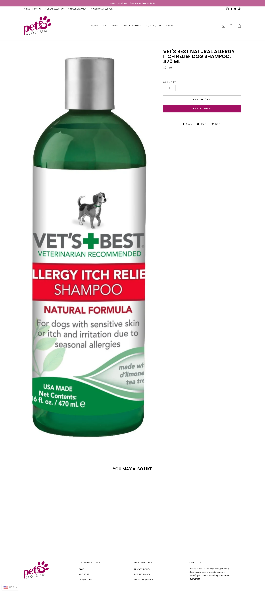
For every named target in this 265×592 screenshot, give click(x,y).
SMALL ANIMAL (132, 25)
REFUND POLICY (142, 574)
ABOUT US (84, 574)
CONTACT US (154, 25)
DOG (115, 25)
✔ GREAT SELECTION (54, 8)
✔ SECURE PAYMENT (78, 8)
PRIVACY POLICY (142, 569)
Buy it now (202, 108)
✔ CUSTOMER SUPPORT (102, 8)
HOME (94, 25)
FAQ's (170, 25)
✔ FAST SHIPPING (32, 8)
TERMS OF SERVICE (143, 579)
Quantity (169, 82)
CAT (105, 25)
